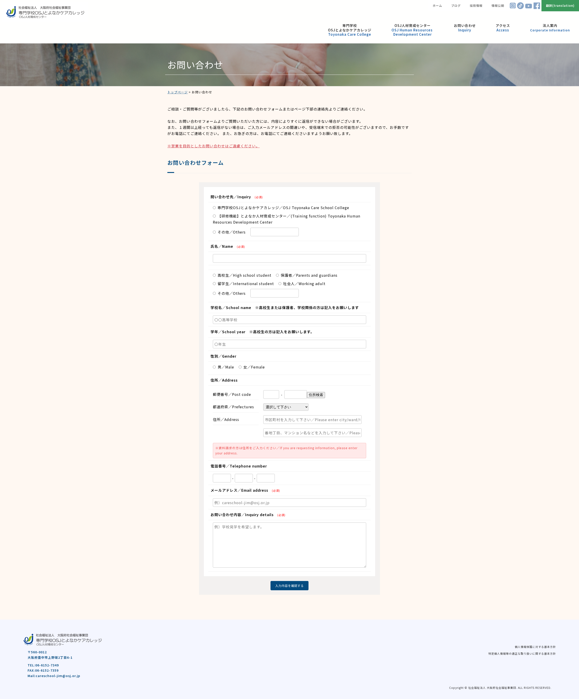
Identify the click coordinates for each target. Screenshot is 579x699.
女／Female (254, 367)
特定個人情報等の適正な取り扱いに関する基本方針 (522, 653)
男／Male (226, 367)
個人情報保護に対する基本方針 (535, 647)
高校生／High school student (244, 275)
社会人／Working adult (304, 283)
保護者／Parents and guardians (309, 275)
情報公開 (497, 5)
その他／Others (232, 232)
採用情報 (476, 5)
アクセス (503, 27)
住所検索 (316, 395)
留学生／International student (246, 283)
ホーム (437, 5)
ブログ (456, 5)
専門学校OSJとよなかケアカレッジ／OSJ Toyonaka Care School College (283, 207)
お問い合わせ (465, 27)
